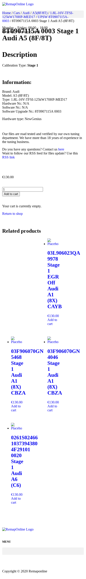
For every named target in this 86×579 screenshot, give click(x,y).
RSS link (8, 157)
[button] (43, 14)
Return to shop (12, 213)
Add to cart (11, 194)
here (61, 149)
